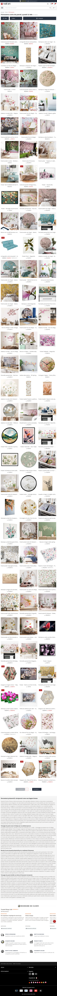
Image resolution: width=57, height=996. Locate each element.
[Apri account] (47, 4)
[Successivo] (54, 921)
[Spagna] (41, 982)
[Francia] (31, 982)
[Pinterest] (33, 974)
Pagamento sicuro (39, 950)
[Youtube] (36, 974)
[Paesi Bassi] (35, 982)
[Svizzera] (39, 982)
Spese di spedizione (10, 934)
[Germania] (29, 982)
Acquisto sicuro (10, 941)
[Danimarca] (37, 982)
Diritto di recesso (39, 934)
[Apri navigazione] (2, 7)
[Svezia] (43, 982)
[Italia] (33, 982)
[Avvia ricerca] (50, 7)
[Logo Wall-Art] (6, 4)
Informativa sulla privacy (6, 963)
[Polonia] (45, 982)
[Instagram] (30, 974)
